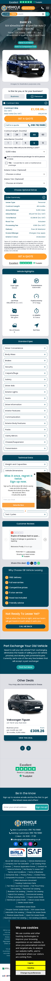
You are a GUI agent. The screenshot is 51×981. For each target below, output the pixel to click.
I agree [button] (30, 963)
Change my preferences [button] (30, 973)
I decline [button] (30, 968)
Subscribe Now (18, 505)
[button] (18, 478)
